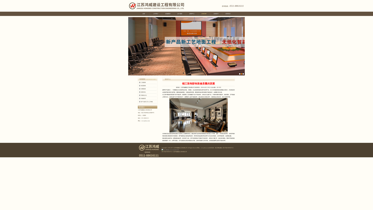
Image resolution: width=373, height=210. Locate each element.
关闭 (220, 87)
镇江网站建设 (218, 147)
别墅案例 (143, 89)
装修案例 (167, 13)
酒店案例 (143, 85)
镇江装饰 (212, 90)
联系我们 (228, 13)
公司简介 (155, 13)
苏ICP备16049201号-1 (228, 147)
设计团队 (180, 13)
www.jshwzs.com (145, 121)
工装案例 (143, 82)
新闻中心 (192, 13)
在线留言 (216, 13)
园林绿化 (143, 92)
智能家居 (143, 98)
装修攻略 (204, 13)
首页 (144, 13)
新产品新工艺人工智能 (147, 101)
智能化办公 (144, 95)
